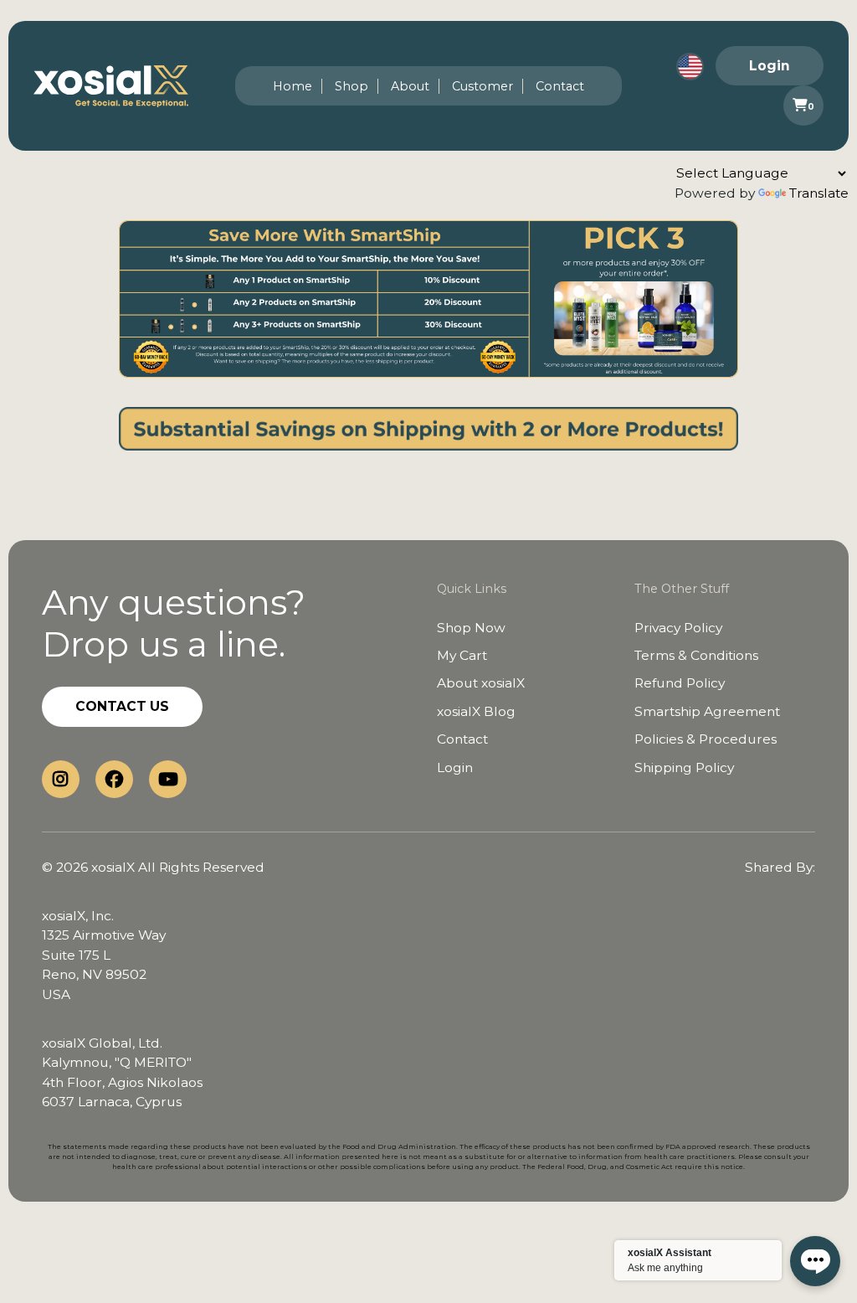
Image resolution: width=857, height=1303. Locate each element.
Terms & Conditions (696, 655)
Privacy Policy (678, 628)
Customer (482, 86)
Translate (819, 193)
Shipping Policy (684, 767)
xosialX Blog (476, 711)
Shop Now (471, 628)
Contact (560, 86)
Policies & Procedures (705, 739)
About (410, 86)
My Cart (462, 655)
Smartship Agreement (707, 711)
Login (769, 66)
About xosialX (481, 683)
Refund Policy (679, 683)
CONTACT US (122, 706)
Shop (351, 86)
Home (292, 86)
